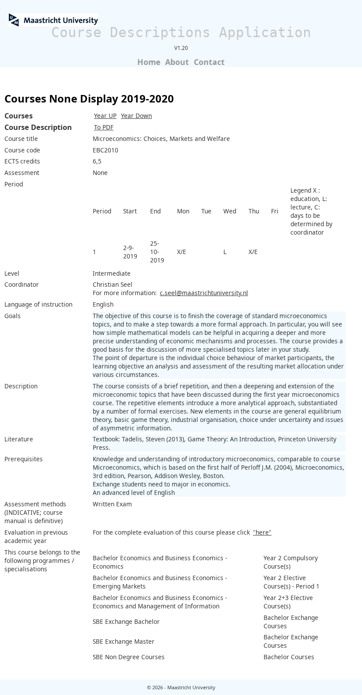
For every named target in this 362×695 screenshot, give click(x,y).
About (177, 62)
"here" (262, 532)
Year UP (105, 115)
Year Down (136, 115)
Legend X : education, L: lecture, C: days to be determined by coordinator (311, 211)
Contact (209, 62)
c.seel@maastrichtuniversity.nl (204, 293)
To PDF (103, 127)
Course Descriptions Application (181, 32)
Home (148, 62)
